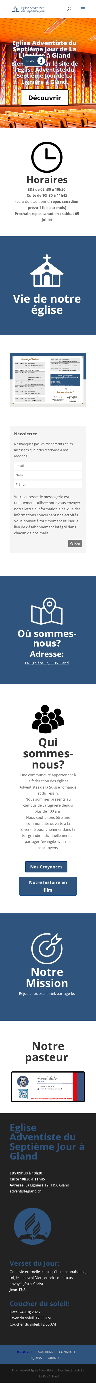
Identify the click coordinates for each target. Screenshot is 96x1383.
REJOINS (36, 1358)
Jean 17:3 (17, 1289)
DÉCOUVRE (24, 1352)
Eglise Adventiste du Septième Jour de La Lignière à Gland (44, 49)
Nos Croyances (46, 867)
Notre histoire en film (48, 886)
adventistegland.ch (26, 1191)
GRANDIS (54, 1358)
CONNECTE (67, 1352)
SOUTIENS (45, 1352)
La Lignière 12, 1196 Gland (47, 663)
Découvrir (44, 97)
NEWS (30, 61)
